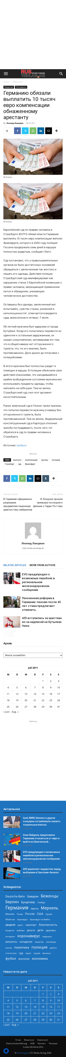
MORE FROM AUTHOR (42, 565)
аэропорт (31, 924)
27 (26, 706)
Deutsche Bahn (15, 896)
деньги (31, 930)
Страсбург (9, 464)
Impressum (42, 1039)
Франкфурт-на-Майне (40, 919)
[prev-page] (5, 634)
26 (17, 706)
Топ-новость (21, 87)
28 (35, 706)
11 (8, 693)
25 (8, 706)
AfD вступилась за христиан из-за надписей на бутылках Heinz (42, 621)
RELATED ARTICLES (14, 565)
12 (17, 693)
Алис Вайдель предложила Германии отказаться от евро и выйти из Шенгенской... (41, 838)
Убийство (10, 919)
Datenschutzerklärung (16, 1043)
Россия (30, 914)
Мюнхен (9, 913)
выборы (21, 930)
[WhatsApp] (33, 130)
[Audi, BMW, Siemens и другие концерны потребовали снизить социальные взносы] (11, 822)
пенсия (8, 947)
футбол (10, 958)
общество (39, 942)
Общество (17, 81)
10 (58, 687)
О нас (18, 1039)
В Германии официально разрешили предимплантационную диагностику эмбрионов (17, 504)
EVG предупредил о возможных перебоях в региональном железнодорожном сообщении (38, 582)
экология (23, 958)
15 (43, 693)
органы (44, 460)
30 (50, 706)
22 (43, 700)
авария (10, 924)
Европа (34, 908)
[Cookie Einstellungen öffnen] (6, 1052)
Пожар (20, 914)
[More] (56, 130)
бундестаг (9, 930)
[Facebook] (17, 130)
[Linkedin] (40, 130)
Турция (49, 914)
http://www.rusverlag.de (33, 548)
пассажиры (51, 942)
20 (26, 700)
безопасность (48, 925)
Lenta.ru (22, 445)
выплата (17, 460)
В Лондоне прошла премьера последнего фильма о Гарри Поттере (48, 503)
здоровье (51, 930)
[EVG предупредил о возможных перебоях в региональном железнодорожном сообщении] (11, 578)
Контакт (42, 1043)
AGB (32, 1043)
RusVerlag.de (23, 1052)
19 (17, 700)
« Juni (6, 711)
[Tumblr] (45, 478)
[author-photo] (33, 538)
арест (20, 925)
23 (50, 700)
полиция (56, 460)
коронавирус (28, 936)
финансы (46, 953)
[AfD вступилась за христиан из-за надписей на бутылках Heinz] (11, 622)
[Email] (48, 130)
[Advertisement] (33, 34)
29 (43, 706)
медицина (47, 936)
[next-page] (11, 634)
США (40, 914)
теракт (28, 953)
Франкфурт (30, 464)
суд (19, 464)
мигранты (11, 941)
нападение (25, 941)
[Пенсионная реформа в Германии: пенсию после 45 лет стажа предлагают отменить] (11, 602)
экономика (40, 958)
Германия (16, 907)
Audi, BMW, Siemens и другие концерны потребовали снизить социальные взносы (41, 821)
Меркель (49, 908)
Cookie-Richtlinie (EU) (33, 1047)
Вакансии (29, 1039)
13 (26, 693)
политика (21, 947)
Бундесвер (28, 902)
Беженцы (49, 896)
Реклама (53, 1043)
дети (40, 930)
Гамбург (41, 902)
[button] (5, 73)
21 (35, 700)
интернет (10, 936)
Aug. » (15, 711)
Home (6, 81)
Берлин (12, 901)
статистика (11, 953)
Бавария (32, 896)
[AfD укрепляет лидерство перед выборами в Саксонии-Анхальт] (11, 873)
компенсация (31, 460)
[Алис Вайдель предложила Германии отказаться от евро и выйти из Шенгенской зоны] (11, 839)
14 (35, 693)
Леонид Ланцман (14, 123)
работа (53, 947)
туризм (37, 953)
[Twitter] (25, 130)
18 (8, 700)
